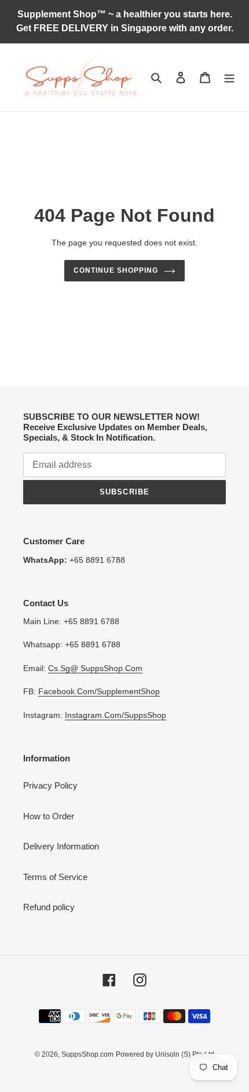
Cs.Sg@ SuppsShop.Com (95, 668)
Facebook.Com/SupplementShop (99, 691)
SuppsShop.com (87, 1054)
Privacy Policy (50, 785)
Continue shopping (116, 270)
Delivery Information (61, 846)
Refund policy (49, 907)
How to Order (48, 816)
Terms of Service (55, 877)
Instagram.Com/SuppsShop (115, 715)
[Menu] (229, 77)
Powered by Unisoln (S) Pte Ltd (165, 1054)
